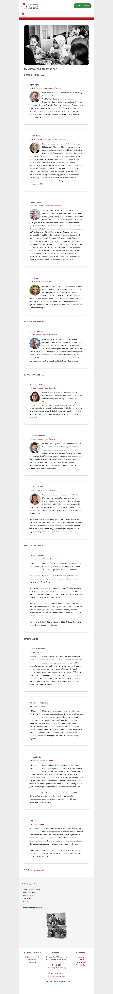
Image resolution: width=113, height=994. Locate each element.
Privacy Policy (81, 965)
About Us (80, 960)
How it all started (30, 892)
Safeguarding (81, 962)
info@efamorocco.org (58, 968)
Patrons (26, 901)
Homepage (81, 957)
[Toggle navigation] (23, 14)
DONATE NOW (82, 6)
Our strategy (28, 895)
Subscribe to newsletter (32, 907)
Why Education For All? (32, 889)
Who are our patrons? (35, 870)
